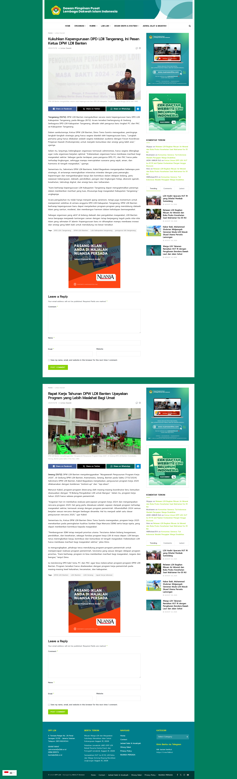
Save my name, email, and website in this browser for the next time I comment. (84, 360)
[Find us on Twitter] (181, 774)
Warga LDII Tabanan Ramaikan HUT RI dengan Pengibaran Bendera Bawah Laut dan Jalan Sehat (175, 250)
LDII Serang (88, 575)
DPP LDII (58, 775)
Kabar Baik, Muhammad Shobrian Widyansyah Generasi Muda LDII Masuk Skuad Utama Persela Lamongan (175, 232)
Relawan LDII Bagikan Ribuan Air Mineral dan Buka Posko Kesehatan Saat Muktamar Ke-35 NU (167, 149)
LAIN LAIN (105, 26)
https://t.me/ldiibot (165, 752)
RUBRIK (93, 26)
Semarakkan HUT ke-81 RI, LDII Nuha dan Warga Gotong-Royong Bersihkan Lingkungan (99, 758)
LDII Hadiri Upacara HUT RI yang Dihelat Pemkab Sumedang (175, 198)
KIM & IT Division (78, 775)
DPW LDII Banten (81, 230)
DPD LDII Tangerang (62, 230)
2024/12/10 (52, 48)
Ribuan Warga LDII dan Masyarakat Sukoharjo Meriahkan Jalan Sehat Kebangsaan (98, 738)
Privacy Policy (126, 751)
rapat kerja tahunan (104, 575)
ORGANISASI (79, 26)
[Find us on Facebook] (177, 774)
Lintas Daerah (60, 33)
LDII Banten (76, 575)
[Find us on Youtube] (188, 774)
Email (51, 349)
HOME (67, 26)
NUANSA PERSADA (127, 755)
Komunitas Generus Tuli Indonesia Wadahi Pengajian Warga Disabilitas (166, 156)
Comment (53, 306)
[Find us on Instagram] (184, 774)
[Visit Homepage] (118, 11)
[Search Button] (190, 26)
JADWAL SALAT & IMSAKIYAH (154, 26)
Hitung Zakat (125, 747)
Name (51, 338)
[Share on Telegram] (138, 109)
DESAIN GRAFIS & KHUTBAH (125, 26)
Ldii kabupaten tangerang (101, 230)
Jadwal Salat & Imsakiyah (130, 743)
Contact (123, 739)
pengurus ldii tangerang (125, 230)
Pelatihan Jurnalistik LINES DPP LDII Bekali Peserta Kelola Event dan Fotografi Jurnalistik (98, 748)
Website (99, 349)
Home (50, 33)
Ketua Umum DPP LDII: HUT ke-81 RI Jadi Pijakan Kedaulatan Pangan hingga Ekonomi (166, 163)
